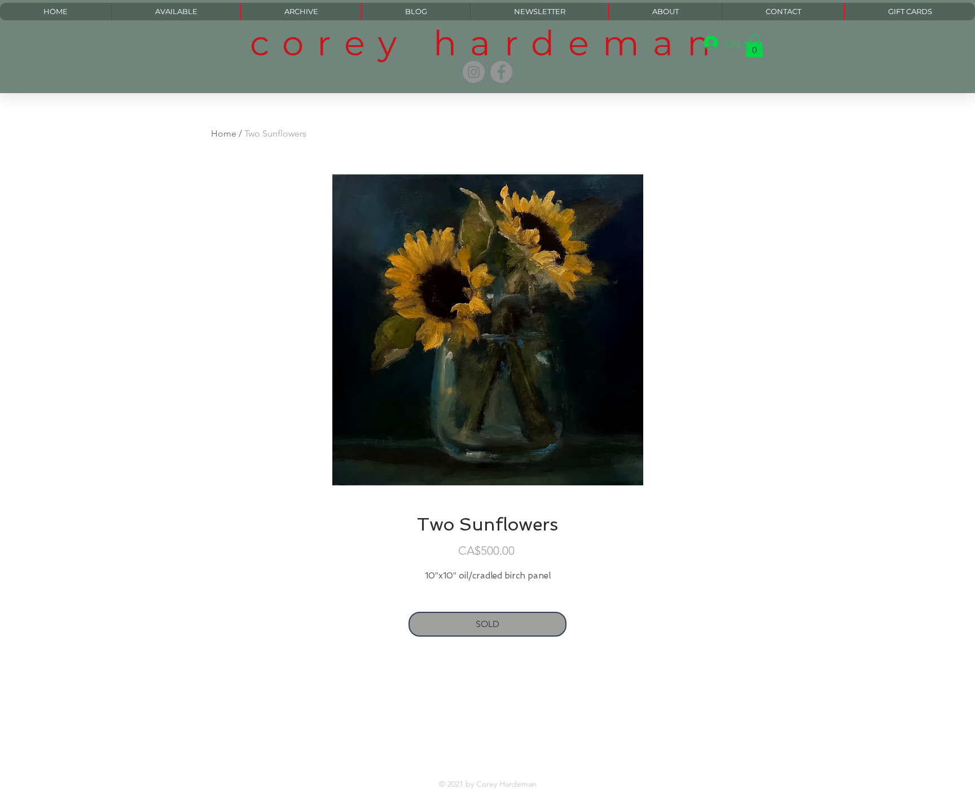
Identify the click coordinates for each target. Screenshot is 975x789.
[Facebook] (501, 72)
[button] (754, 46)
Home (223, 133)
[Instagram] (474, 72)
